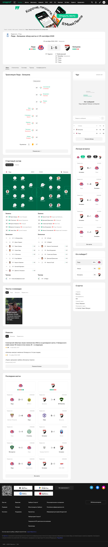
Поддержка (18, 512)
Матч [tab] (7, 67)
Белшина (76, 47)
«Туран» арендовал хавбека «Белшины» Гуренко (20, 360)
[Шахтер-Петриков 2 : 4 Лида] (33, 49)
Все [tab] (7, 336)
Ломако (45, 101)
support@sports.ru (31, 531)
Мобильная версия (96, 502)
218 (8, 347)
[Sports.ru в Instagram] (104, 488)
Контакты (4, 512)
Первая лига (21, 29)
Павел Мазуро (86, 308)
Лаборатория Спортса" (34, 516)
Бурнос (50, 54)
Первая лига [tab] (20, 336)
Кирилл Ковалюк (14, 223)
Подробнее (60, 538)
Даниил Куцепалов (23, 220)
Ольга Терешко (80, 303)
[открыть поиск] (92, 2)
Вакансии (17, 502)
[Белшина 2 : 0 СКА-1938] (73, 49)
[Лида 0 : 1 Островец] (32, 49)
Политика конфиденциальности (55, 507)
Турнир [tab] (31, 67)
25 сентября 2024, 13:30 (50, 41)
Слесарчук (28, 115)
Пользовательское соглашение (55, 502)
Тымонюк (45, 95)
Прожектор (31, 512)
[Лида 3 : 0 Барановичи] (29, 49)
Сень (59, 58)
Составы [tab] (24, 67)
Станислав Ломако (47, 223)
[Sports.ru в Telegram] (92, 488)
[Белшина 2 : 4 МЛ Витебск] (78, 49)
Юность (78, 294)
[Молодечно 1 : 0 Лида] (30, 49)
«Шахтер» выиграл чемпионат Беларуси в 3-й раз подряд (22, 352)
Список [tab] (17, 165)
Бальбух (60, 56)
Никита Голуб (45, 217)
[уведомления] (96, 2)
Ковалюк (28, 122)
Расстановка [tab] (9, 165)
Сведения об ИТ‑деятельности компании (39, 521)
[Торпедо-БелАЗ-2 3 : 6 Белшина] (74, 49)
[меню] (15, 2)
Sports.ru (6, 536)
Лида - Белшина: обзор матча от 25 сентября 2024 (36, 29)
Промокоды (31, 526)
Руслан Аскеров (22, 230)
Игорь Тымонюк (57, 227)
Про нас (4, 502)
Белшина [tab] (12, 336)
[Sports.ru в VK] (98, 488)
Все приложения (63, 488)
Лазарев (28, 138)
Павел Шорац (13, 217)
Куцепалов (28, 131)
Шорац (29, 136)
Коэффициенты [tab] (41, 67)
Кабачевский (61, 54)
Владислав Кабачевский (57, 217)
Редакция (4, 507)
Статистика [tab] (15, 67)
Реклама (17, 507)
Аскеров (28, 110)
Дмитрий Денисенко (47, 220)
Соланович (46, 88)
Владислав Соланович (61, 230)
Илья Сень (57, 223)
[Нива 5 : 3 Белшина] (77, 49)
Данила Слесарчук (15, 227)
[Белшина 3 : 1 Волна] (75, 49)
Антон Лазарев (23, 217)
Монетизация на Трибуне (35, 507)
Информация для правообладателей (57, 512)
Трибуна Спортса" (33, 502)
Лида (33, 47)
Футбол (10, 29)
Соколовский (46, 87)
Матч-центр (15, 29)
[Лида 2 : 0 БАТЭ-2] (34, 49)
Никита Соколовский (47, 230)
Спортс (5, 29)
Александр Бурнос (27, 227)
